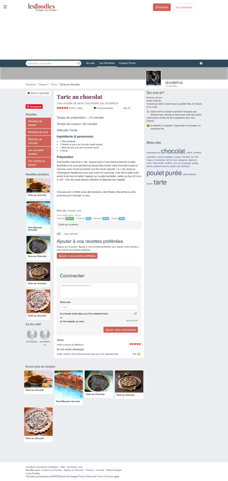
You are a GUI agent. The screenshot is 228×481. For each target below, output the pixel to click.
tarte (79, 210)
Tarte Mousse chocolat (35, 228)
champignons (153, 152)
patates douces (161, 166)
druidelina (174, 82)
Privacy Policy (85, 476)
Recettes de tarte (38, 132)
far (192, 156)
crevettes (151, 156)
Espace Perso (127, 63)
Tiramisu (89, 470)
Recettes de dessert (35, 123)
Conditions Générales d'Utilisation (42, 466)
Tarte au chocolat (37, 194)
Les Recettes (107, 63)
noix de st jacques (182, 163)
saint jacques (189, 174)
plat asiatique (183, 166)
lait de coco (171, 159)
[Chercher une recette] (78, 63)
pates (173, 166)
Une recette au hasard (36, 162)
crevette (197, 152)
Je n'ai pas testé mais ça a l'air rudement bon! (84, 313)
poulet (155, 172)
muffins (168, 163)
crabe (189, 152)
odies (28, 6)
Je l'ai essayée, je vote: (72, 321)
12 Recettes (171, 86)
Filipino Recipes (114, 470)
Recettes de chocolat (35, 141)
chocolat (71, 210)
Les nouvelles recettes (36, 152)
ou (61, 317)
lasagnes (183, 159)
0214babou (32, 341)
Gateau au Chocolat (73, 470)
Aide (63, 466)
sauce (149, 183)
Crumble (100, 470)
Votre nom (65, 302)
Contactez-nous (75, 466)
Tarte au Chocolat (37, 256)
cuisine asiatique (165, 156)
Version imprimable (39, 93)
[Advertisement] (114, 35)
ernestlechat (45, 343)
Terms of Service (104, 476)
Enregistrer (36, 106)
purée (173, 172)
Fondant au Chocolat (51, 470)
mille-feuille (158, 163)
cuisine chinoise (182, 156)
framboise (160, 159)
